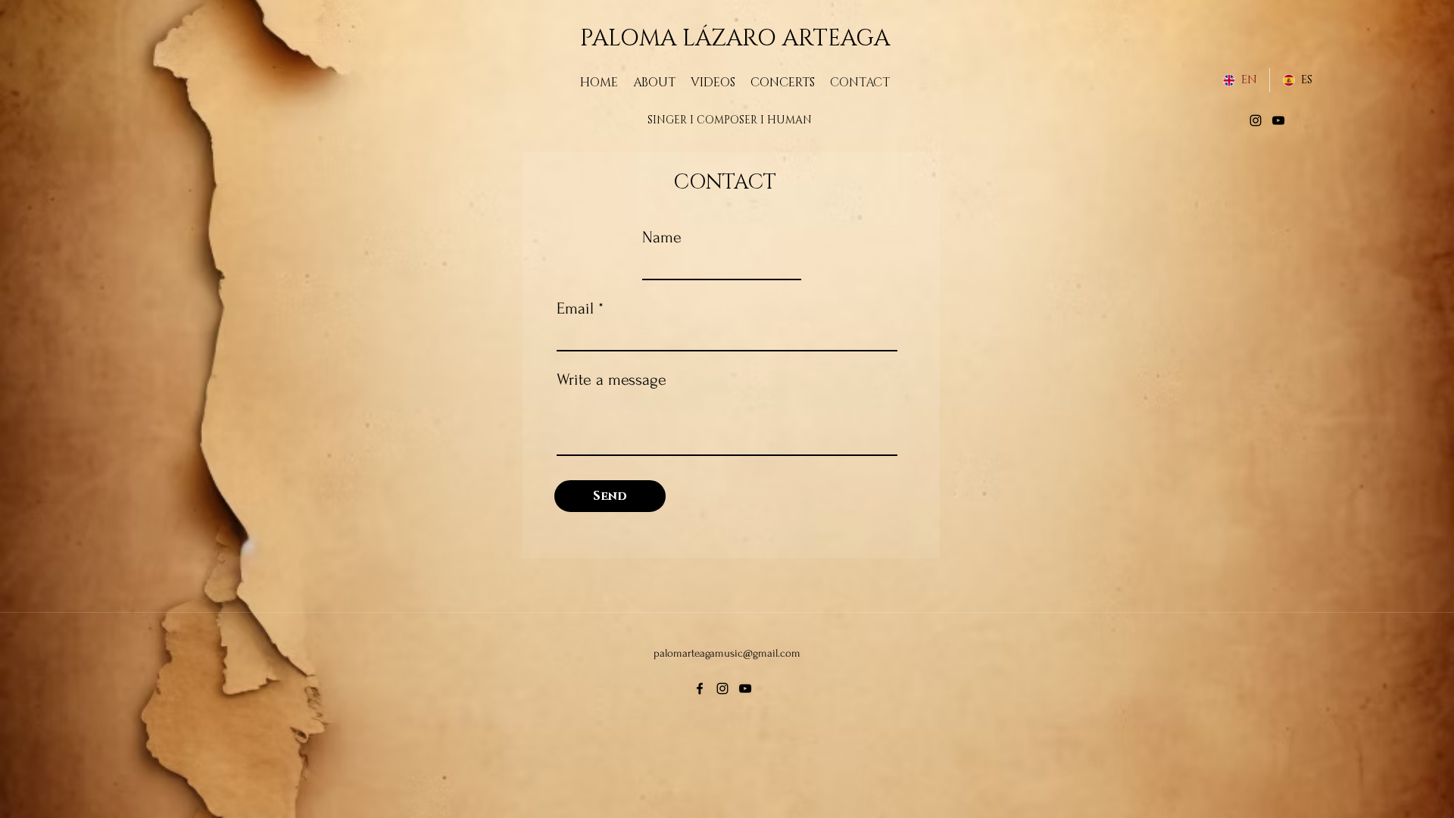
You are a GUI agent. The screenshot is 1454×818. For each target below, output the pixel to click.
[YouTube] (1278, 120)
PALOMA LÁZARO (681, 38)
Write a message (611, 379)
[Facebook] (699, 688)
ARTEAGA (836, 38)
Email (575, 308)
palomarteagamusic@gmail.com (727, 653)
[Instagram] (1255, 120)
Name (662, 237)
